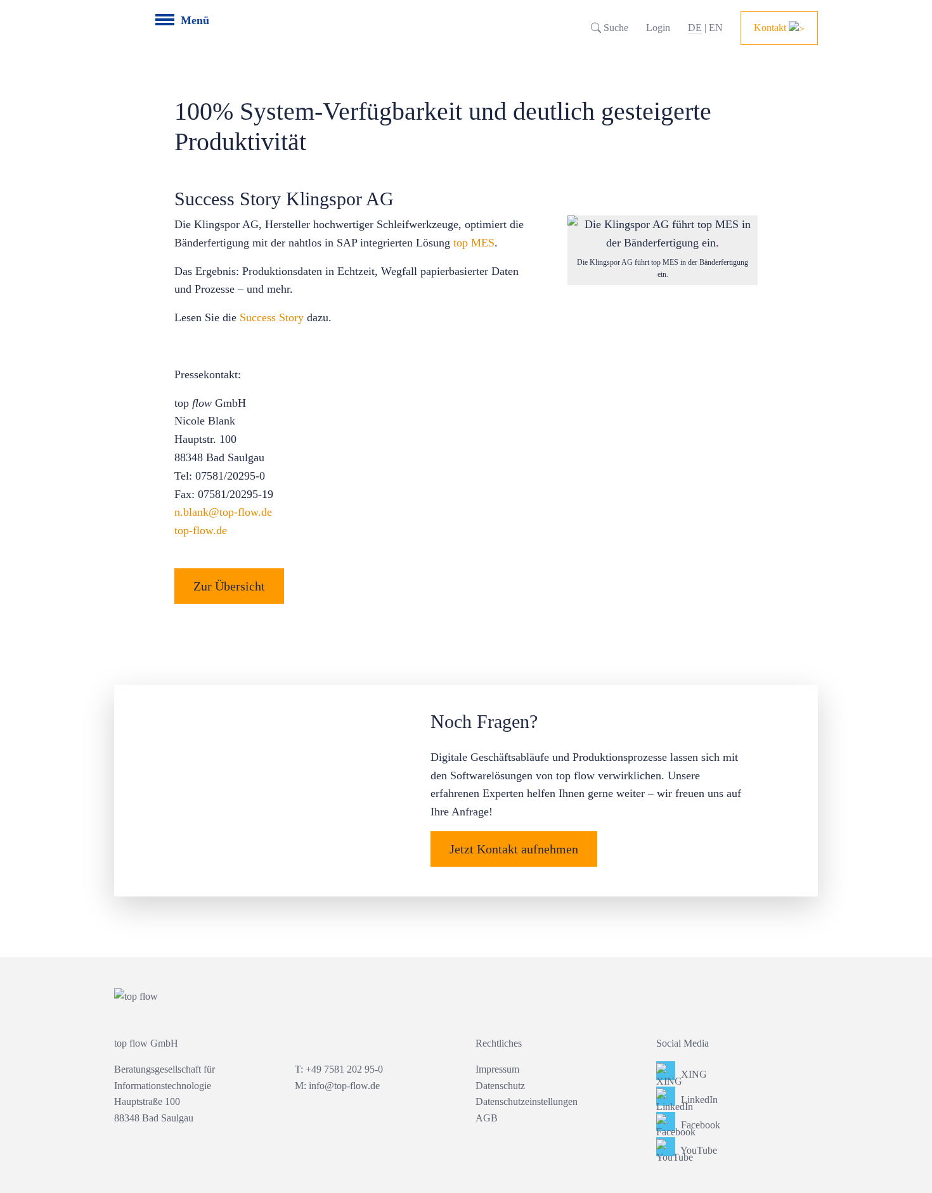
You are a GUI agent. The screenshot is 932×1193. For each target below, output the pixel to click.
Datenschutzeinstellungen (527, 1101)
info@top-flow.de (344, 1085)
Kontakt (771, 27)
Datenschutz (500, 1085)
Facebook (699, 1125)
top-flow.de (200, 530)
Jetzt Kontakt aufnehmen (514, 849)
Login (658, 27)
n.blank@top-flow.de (223, 512)
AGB (487, 1118)
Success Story (272, 317)
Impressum (497, 1069)
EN (716, 27)
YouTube (697, 1150)
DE (695, 27)
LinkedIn (698, 1099)
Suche (614, 27)
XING (692, 1074)
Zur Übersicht (229, 586)
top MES (474, 242)
